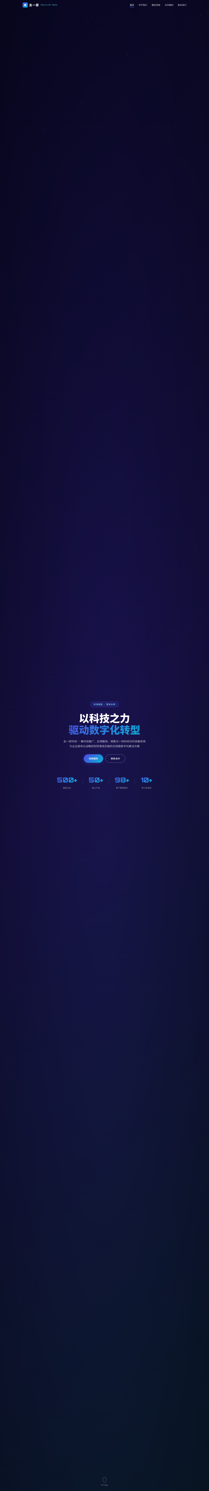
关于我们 (143, 4)
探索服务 (93, 758)
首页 (132, 4)
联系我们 (182, 4)
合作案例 (169, 4)
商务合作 (115, 758)
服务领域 (156, 4)
